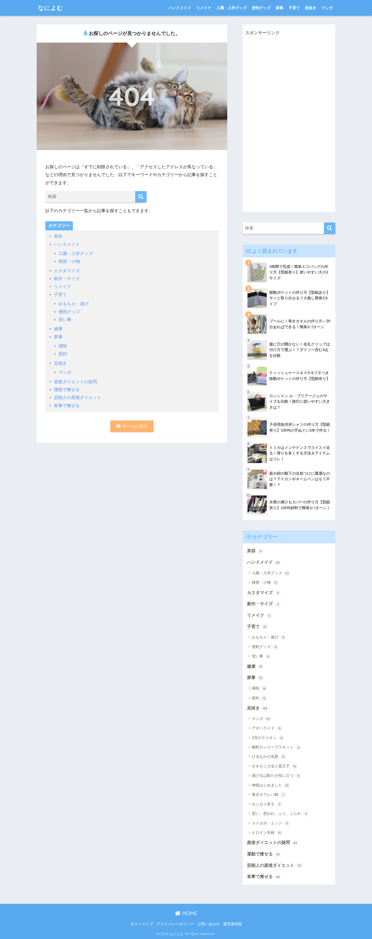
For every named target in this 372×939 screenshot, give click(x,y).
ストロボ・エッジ (270, 823)
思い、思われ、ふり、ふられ (279, 813)
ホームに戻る (134, 426)
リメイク (203, 8)
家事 (279, 8)
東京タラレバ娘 (268, 794)
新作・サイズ (67, 278)
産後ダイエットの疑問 (75, 381)
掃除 (62, 346)
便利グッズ (261, 8)
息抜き (310, 8)
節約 (62, 354)
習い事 (64, 319)
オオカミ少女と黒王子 (274, 766)
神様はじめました (270, 785)
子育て (294, 8)
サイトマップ (141, 924)
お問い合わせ (208, 924)
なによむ (50, 7)
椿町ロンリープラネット (275, 747)
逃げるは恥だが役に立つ (275, 775)
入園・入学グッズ (231, 8)
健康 (58, 328)
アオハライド (266, 728)
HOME (189, 913)
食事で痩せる (67, 405)
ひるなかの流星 (268, 756)
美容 (58, 236)
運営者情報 (232, 924)
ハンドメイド (179, 8)
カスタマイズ (67, 270)
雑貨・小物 (69, 261)
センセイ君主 (266, 804)
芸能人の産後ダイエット (77, 397)
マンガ (327, 8)
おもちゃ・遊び (73, 303)
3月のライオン (267, 737)
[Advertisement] (283, 128)
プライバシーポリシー (175, 924)
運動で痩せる (67, 389)
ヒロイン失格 (266, 832)
